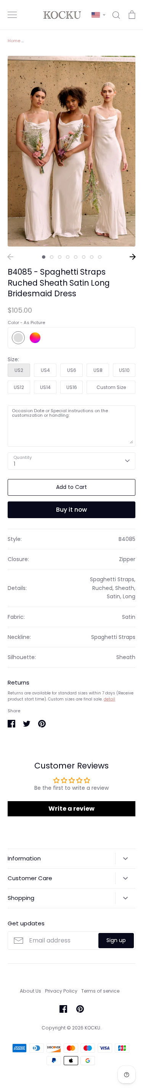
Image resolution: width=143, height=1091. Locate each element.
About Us (30, 991)
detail (109, 699)
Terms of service (100, 991)
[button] (98, 14)
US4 (45, 370)
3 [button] (59, 257)
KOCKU (92, 1028)
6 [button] (83, 257)
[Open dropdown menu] (125, 858)
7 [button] (91, 257)
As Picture (18, 337)
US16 (71, 387)
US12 (19, 387)
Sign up (116, 940)
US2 (18, 370)
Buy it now (71, 509)
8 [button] (99, 257)
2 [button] (51, 257)
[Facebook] (63, 1009)
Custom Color (35, 337)
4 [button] (67, 257)
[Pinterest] (80, 1009)
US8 (98, 370)
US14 (45, 387)
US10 (124, 370)
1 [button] (43, 257)
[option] (71, 151)
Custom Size (111, 387)
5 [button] (75, 257)
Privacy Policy (61, 991)
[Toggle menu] (12, 15)
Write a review (71, 808)
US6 (71, 370)
